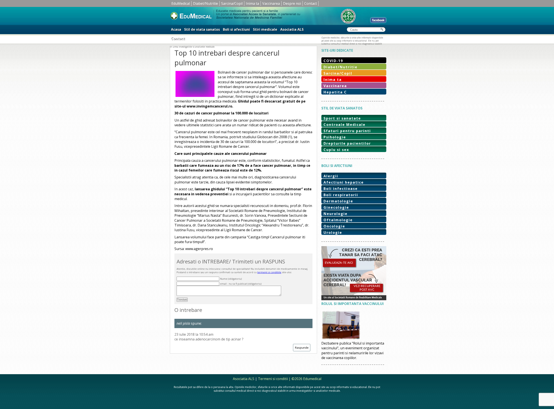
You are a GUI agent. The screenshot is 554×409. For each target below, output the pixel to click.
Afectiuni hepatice (344, 182)
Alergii (331, 176)
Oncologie (334, 226)
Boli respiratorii (341, 194)
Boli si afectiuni (236, 29)
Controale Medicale (345, 124)
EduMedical (180, 3)
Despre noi (292, 3)
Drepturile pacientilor (347, 143)
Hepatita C (335, 92)
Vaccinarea (271, 3)
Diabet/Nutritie (205, 3)
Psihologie (335, 137)
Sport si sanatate (342, 118)
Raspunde (302, 348)
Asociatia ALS (292, 29)
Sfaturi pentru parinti (347, 130)
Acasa (176, 29)
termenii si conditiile (269, 272)
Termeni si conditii (273, 378)
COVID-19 (333, 60)
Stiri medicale (265, 29)
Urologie (333, 232)
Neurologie (336, 213)
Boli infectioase (341, 188)
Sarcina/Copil (232, 3)
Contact (310, 3)
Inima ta (252, 3)
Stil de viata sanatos (202, 29)
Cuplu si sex (336, 149)
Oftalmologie (338, 220)
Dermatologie (338, 201)
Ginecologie (336, 207)
